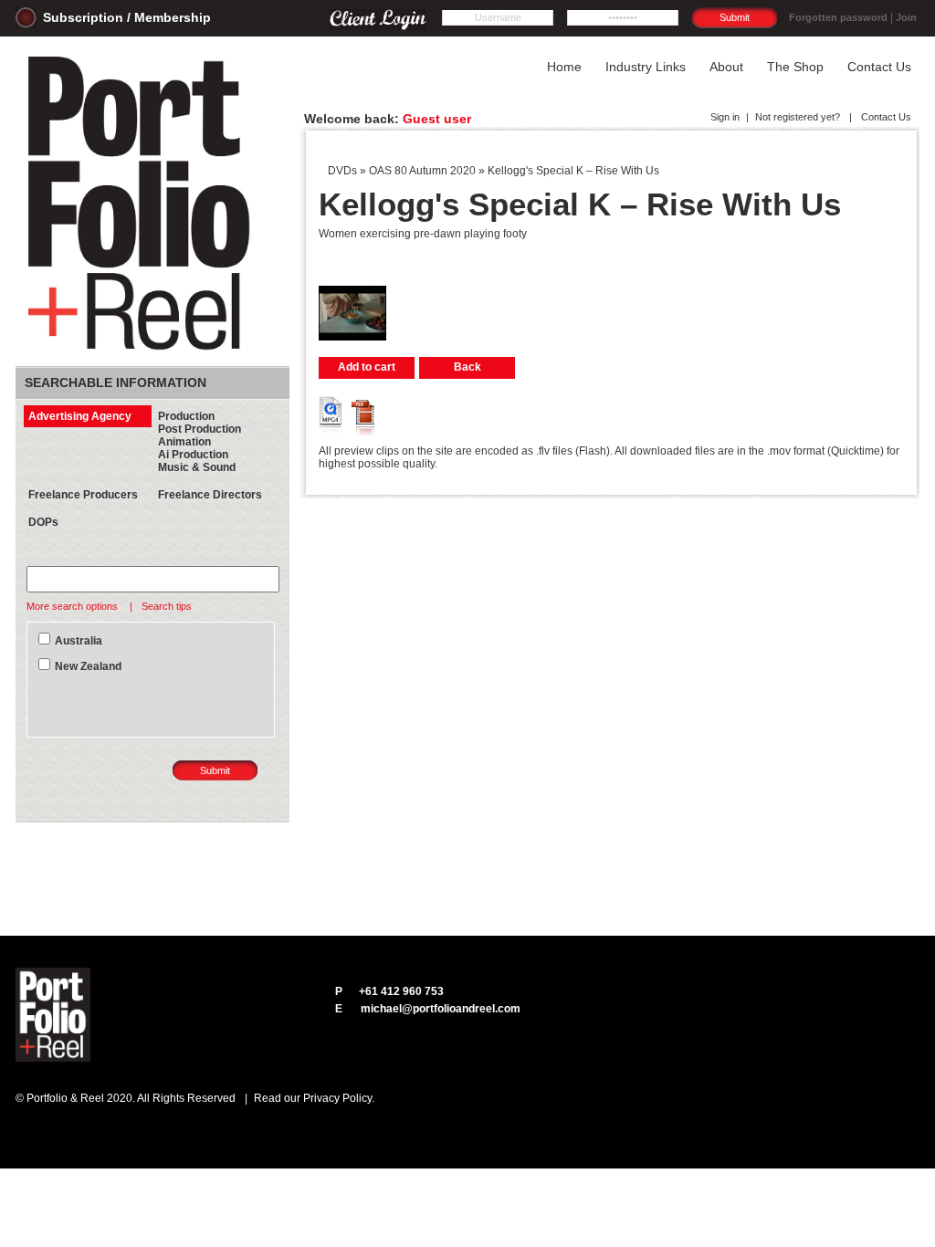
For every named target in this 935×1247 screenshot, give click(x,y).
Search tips (167, 606)
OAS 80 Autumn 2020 (422, 170)
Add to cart (366, 367)
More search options (73, 606)
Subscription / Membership (127, 17)
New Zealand (88, 666)
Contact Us (884, 116)
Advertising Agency (79, 416)
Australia (78, 640)
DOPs (43, 522)
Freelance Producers (83, 494)
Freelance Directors (210, 494)
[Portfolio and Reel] (142, 350)
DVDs (342, 170)
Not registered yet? (797, 116)
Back (467, 367)
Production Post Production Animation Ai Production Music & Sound (199, 442)
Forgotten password (838, 17)
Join (906, 17)
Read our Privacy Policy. (314, 1098)
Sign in (725, 116)
